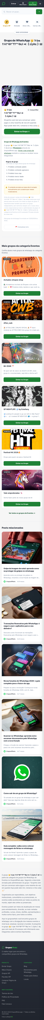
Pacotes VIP (6, 977)
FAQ (3, 1000)
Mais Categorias (22, 32)
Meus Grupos (7, 970)
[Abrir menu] (40, 4)
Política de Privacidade (10, 997)
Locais (26, 979)
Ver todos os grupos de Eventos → (22, 513)
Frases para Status (31, 976)
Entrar (13, 4)
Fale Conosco (7, 1004)
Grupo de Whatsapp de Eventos (16, 142)
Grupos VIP (6, 973)
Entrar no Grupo (22, 293)
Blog (25, 966)
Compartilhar (34, 110)
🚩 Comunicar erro (22, 227)
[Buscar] (39, 11)
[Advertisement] (22, 66)
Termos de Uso (7, 993)
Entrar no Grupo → (22, 131)
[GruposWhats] (3, 3)
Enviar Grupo (6, 966)
